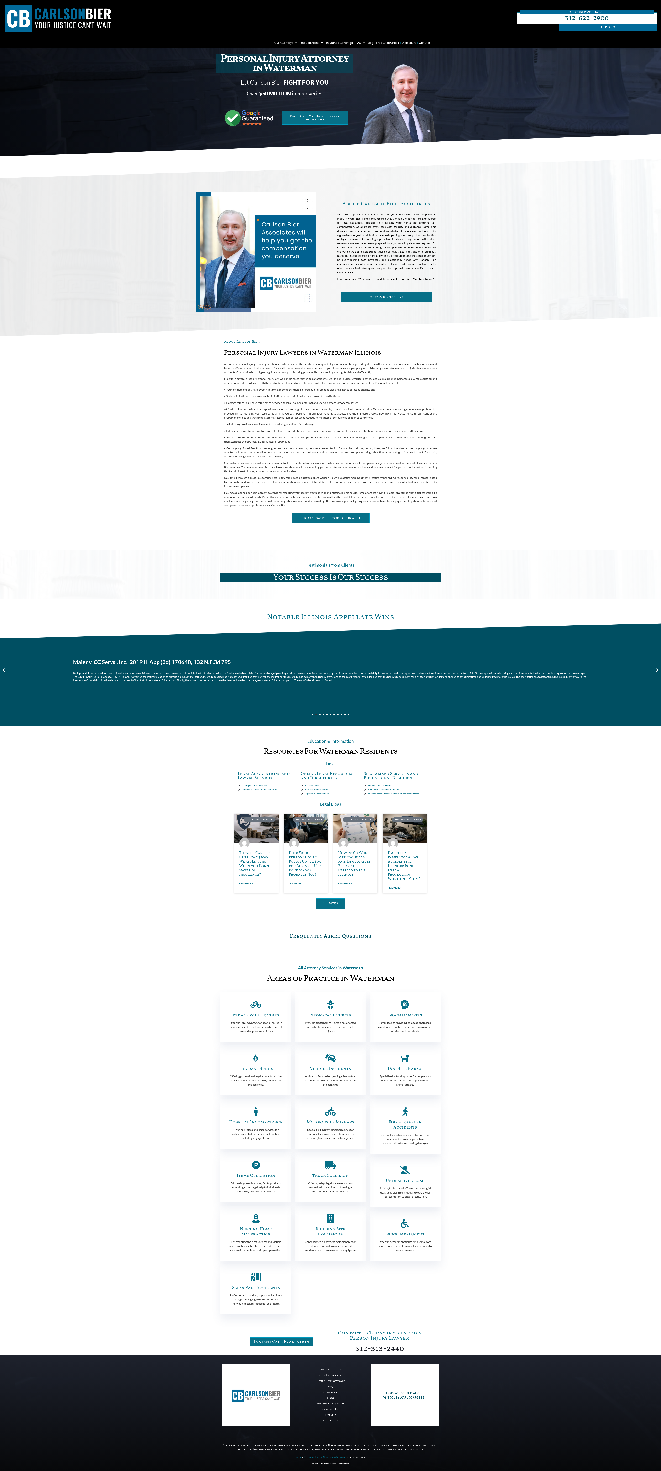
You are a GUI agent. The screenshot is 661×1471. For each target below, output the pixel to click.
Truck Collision (330, 1176)
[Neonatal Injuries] (330, 1004)
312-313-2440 (379, 1349)
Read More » (246, 883)
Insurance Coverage (339, 43)
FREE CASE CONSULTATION (404, 1393)
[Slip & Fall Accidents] (256, 1277)
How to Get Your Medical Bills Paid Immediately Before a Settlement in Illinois (354, 864)
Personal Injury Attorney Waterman (325, 1456)
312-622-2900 (587, 18)
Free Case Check (387, 43)
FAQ (358, 43)
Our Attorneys (283, 43)
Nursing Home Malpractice (256, 1231)
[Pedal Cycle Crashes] (256, 1004)
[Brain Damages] (405, 1004)
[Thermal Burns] (256, 1058)
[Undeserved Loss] (405, 1170)
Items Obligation (256, 1176)
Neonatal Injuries (330, 1015)
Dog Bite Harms (405, 1069)
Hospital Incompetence (255, 1122)
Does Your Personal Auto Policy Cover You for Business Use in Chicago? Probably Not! (305, 864)
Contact (424, 43)
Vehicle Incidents (330, 1069)
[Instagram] (614, 27)
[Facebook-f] (602, 27)
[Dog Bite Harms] (405, 1058)
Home (298, 1456)
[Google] (610, 27)
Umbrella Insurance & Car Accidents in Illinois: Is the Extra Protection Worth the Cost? (404, 866)
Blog (370, 43)
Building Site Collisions (330, 1231)
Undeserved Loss (405, 1181)
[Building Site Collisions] (330, 1218)
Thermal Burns (256, 1069)
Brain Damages (405, 1015)
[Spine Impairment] (405, 1223)
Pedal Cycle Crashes (256, 1015)
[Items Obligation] (256, 1165)
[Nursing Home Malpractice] (256, 1218)
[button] (4, 670)
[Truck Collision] (330, 1165)
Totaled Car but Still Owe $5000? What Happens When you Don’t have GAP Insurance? (254, 864)
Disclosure (409, 43)
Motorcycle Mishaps (330, 1122)
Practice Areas (309, 43)
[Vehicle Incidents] (330, 1058)
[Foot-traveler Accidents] (405, 1111)
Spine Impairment (405, 1234)
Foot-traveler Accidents (405, 1124)
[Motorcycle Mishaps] (330, 1111)
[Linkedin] (606, 27)
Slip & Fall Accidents (256, 1288)
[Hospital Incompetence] (256, 1111)
